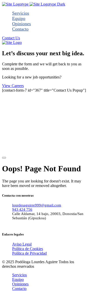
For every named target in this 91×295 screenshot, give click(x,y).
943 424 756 (22, 209)
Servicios (20, 13)
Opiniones (21, 23)
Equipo (18, 18)
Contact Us (11, 38)
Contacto (20, 29)
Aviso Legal (22, 244)
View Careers (13, 86)
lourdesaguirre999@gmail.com (36, 205)
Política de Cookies (27, 249)
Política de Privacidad (29, 253)
